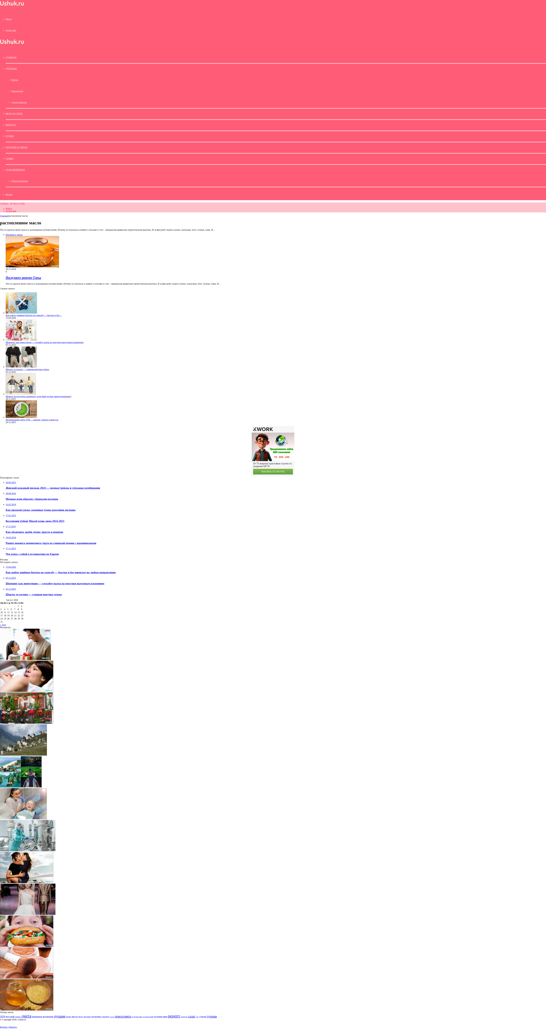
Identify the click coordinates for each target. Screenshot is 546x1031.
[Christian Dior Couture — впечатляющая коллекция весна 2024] (27, 914)
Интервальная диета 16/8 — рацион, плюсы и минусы (32, 420)
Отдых (10, 136)
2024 (2, 1016)
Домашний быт (15, 170)
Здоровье (11, 68)
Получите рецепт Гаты (23, 278)
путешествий (148, 1017)
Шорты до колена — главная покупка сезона (27, 369)
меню (68, 1016)
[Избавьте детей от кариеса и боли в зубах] (23, 818)
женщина (37, 1016)
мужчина (96, 1016)
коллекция (48, 1016)
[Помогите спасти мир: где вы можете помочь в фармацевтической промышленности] (27, 850)
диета (26, 1016)
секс (197, 1017)
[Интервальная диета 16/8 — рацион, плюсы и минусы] (21, 417)
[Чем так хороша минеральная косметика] (26, 978)
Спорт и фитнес (19, 102)
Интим (14, 80)
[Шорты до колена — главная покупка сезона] (21, 367)
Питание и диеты (16, 147)
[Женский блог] (12, 5)
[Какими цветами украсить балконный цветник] (26, 723)
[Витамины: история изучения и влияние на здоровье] (26, 946)
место (80, 1016)
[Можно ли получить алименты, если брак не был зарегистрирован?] (21, 394)
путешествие (137, 1017)
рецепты (184, 1017)
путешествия (160, 1016)
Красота (11, 125)
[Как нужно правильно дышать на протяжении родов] (26, 691)
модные (87, 1016)
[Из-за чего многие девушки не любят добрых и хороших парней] (26, 882)
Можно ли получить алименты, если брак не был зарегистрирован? (38, 396)
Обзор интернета (19, 181)
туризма (212, 1016)
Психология (17, 91)
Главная (4, 216)
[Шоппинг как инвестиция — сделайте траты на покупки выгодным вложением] (21, 340)
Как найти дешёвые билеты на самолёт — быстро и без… (34, 315)
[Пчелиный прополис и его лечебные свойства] (26, 1010)
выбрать (18, 1017)
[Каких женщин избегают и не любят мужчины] (25, 659)
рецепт (174, 1016)
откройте (105, 1016)
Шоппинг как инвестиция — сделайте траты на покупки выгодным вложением (44, 342)
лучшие (59, 1016)
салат (191, 1016)
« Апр (3, 625)
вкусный (10, 1016)
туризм (202, 1016)
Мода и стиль (14, 113)
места (75, 1016)
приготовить (123, 1016)
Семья (9, 158)
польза (112, 1017)
